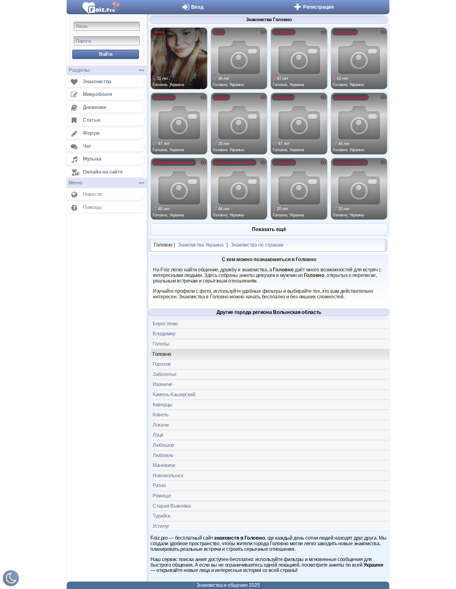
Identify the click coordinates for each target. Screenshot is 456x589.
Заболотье (164, 374)
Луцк (158, 434)
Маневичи (164, 465)
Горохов (162, 364)
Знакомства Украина (201, 244)
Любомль (163, 455)
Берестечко (165, 323)
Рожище (162, 495)
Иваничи (162, 384)
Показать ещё (269, 229)
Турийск (161, 516)
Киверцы (162, 404)
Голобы (161, 344)
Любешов (163, 445)
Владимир (164, 333)
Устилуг (161, 526)
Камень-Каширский (174, 394)
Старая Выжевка (172, 506)
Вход (197, 7)
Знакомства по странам (257, 244)
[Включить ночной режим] (11, 579)
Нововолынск (168, 475)
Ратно (159, 485)
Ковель (160, 414)
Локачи (160, 425)
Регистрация (318, 7)
